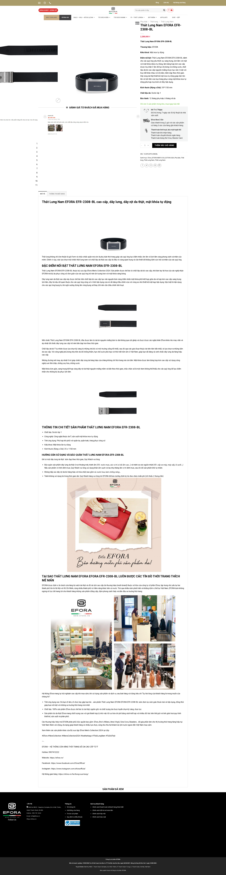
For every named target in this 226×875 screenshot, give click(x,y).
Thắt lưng (154, 22)
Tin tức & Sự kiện (72, 809)
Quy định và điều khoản (74, 813)
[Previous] (40, 134)
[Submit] (164, 10)
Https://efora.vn (31, 815)
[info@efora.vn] (39, 3)
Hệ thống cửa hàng (73, 806)
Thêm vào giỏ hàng (164, 145)
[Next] (63, 99)
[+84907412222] (50, 3)
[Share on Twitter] (147, 165)
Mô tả (42, 190)
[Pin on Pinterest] (155, 165)
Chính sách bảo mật (99, 813)
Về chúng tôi (71, 803)
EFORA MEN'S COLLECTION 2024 (163, 158)
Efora (149, 158)
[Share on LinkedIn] (159, 165)
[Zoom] (58, 100)
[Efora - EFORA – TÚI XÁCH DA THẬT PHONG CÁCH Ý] (113, 10)
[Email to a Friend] (151, 165)
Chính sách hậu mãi (98, 809)
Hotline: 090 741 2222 (34, 809)
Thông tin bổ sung (57, 190)
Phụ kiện (143, 22)
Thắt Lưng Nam (167, 22)
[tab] (42, 189)
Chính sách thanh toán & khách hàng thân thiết (107, 803)
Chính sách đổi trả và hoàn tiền (102, 806)
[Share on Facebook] (142, 165)
